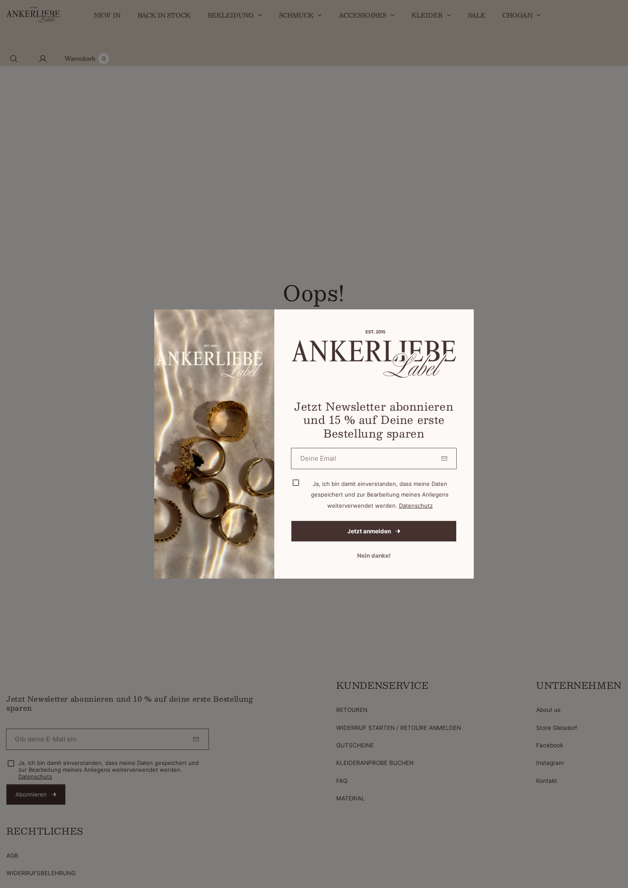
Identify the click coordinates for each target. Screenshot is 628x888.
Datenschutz (416, 505)
